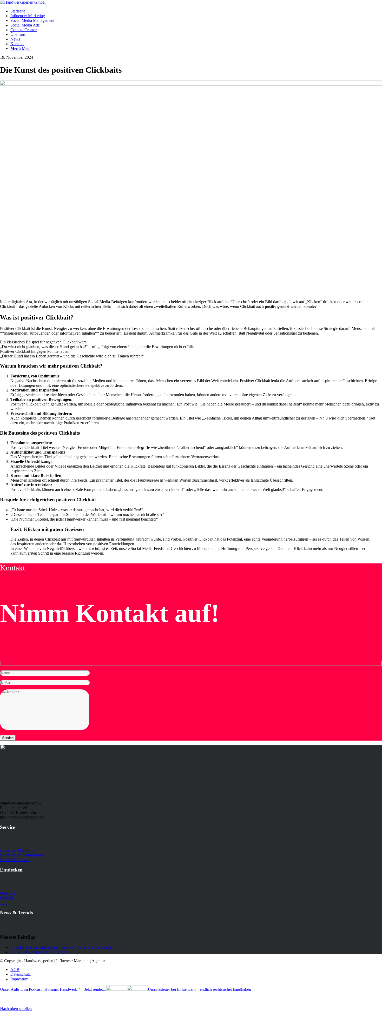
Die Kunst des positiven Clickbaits (38, 952)
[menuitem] (196, 11)
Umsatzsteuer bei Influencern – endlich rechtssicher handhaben (62, 947)
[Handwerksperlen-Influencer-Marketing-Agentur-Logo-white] (23, 2)
